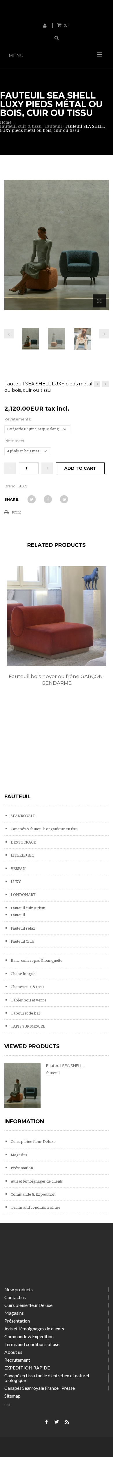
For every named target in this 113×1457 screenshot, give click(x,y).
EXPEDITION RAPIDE (27, 1367)
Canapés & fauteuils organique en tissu (44, 829)
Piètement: (15, 440)
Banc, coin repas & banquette (36, 960)
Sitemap (12, 1395)
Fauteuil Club (22, 941)
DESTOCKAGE (23, 842)
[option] (56, 632)
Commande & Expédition (32, 1194)
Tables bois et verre (28, 1000)
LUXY (15, 881)
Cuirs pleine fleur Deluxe (33, 1141)
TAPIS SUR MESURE (27, 1026)
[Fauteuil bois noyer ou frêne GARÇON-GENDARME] (56, 616)
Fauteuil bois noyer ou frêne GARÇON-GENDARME (57, 679)
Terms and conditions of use (35, 1207)
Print (16, 512)
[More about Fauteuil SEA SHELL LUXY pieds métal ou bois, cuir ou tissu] (22, 1085)
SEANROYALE (22, 816)
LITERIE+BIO (22, 855)
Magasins (18, 1155)
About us (13, 1352)
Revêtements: (18, 419)
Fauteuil (17, 915)
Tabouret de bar (25, 1013)
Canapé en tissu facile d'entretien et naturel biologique (46, 1378)
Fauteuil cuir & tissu (27, 908)
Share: (11, 499)
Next (104, 333)
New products (18, 1289)
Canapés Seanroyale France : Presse (39, 1388)
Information (24, 1121)
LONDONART (23, 895)
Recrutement (17, 1360)
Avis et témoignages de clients (36, 1181)
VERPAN (18, 868)
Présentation (21, 1168)
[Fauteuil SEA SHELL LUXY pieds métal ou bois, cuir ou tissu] (30, 338)
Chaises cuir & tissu (27, 987)
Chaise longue (22, 974)
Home (6, 122)
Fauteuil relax (22, 928)
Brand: (10, 486)
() (66, 25)
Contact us (15, 1297)
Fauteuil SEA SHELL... (65, 1065)
